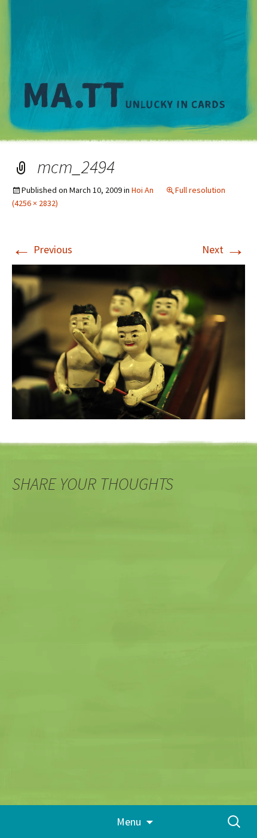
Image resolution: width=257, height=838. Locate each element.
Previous (42, 249)
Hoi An (142, 190)
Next (223, 249)
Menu (129, 821)
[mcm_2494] (128, 341)
